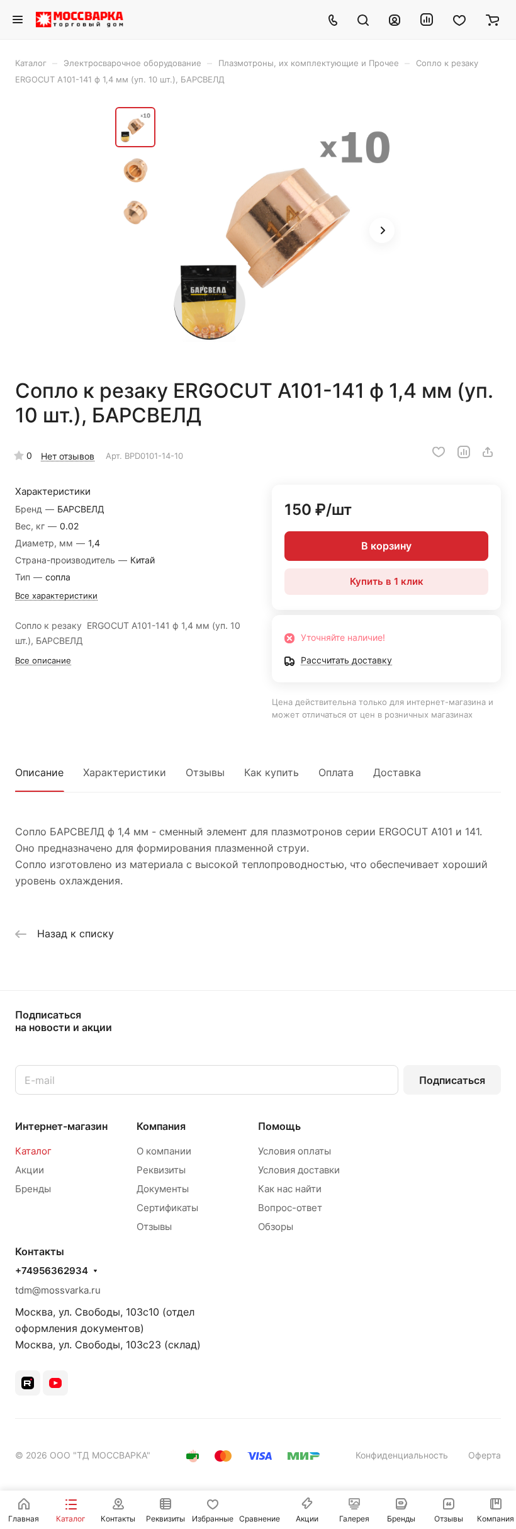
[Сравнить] (463, 452)
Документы (163, 1189)
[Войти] (394, 19)
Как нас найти (290, 1189)
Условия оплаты (294, 1151)
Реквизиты (161, 1170)
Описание (39, 772)
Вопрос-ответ (290, 1208)
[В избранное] (438, 452)
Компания (161, 1126)
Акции (29, 1170)
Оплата (336, 772)
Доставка (397, 772)
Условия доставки (299, 1170)
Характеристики (124, 772)
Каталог (33, 1151)
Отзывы (205, 772)
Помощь (279, 1126)
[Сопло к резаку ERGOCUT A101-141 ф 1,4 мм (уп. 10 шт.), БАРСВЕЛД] (282, 231)
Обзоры (275, 1227)
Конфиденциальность (402, 1455)
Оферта (484, 1455)
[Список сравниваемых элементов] (426, 19)
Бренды (33, 1189)
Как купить (271, 772)
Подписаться (452, 1080)
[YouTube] (55, 1383)
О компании (164, 1151)
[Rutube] (27, 1383)
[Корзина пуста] (492, 19)
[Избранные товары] (459, 19)
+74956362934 (51, 1271)
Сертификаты (167, 1208)
